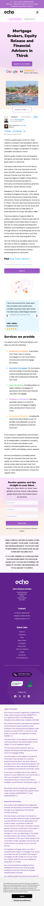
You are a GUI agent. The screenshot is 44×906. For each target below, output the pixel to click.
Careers (22, 652)
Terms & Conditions (22, 649)
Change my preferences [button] (22, 900)
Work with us (29, 19)
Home (6, 117)
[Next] (36, 316)
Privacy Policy (22, 646)
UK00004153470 (21, 793)
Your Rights (22, 643)
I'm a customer (15, 19)
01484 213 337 (25, 613)
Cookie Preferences (22, 658)
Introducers (22, 655)
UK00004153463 (9, 796)
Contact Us (22, 635)
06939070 (30, 715)
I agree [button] (22, 896)
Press (22, 637)
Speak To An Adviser (22, 64)
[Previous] (7, 316)
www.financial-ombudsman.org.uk (24, 782)
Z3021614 (7, 736)
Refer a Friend (22, 640)
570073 (20, 731)
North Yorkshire (26, 117)
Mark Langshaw (19, 120)
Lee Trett (23, 125)
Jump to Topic (20, 109)
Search (22, 271)
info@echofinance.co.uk (22, 619)
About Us (22, 632)
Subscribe (22, 523)
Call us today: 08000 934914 (23, 2)
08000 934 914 (25, 616)
